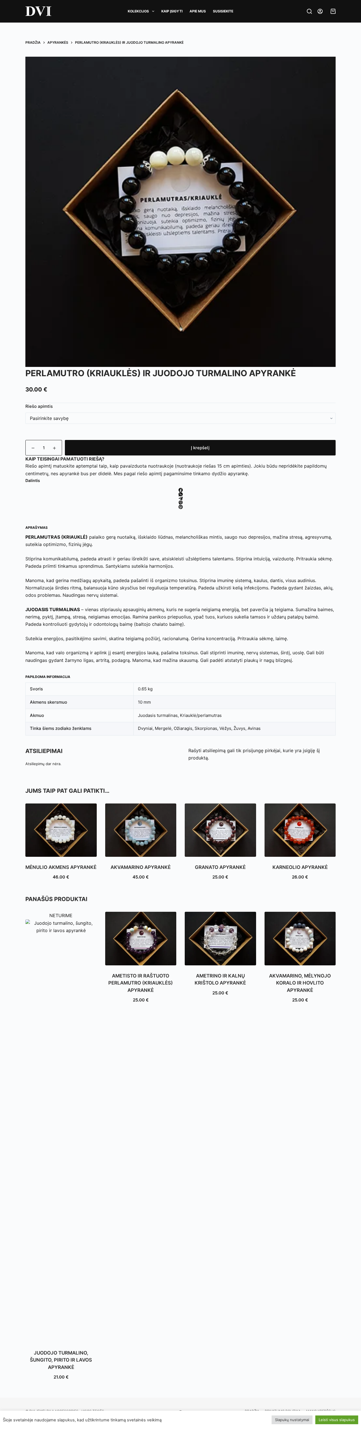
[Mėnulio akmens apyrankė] (61, 830)
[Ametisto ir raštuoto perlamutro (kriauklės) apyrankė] (141, 938)
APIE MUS (198, 11)
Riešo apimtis (39, 406)
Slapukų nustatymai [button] (292, 1419)
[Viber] (180, 503)
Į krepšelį (200, 447)
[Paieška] (309, 11)
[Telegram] (180, 498)
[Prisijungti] (320, 11)
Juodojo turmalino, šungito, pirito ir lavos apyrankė (61, 1360)
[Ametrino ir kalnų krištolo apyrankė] (220, 938)
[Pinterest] (180, 507)
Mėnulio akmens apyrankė (60, 867)
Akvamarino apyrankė (141, 867)
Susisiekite (223, 11)
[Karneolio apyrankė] (300, 830)
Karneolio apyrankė (300, 867)
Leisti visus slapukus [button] (337, 1419)
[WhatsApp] (180, 494)
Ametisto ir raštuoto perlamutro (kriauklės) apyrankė (140, 983)
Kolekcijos (138, 11)
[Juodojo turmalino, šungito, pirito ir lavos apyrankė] (61, 1130)
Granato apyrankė (220, 867)
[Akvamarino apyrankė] (141, 830)
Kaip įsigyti (171, 11)
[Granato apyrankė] (220, 830)
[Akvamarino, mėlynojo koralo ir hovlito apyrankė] (300, 938)
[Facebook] (180, 490)
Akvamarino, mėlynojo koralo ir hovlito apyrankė (300, 983)
